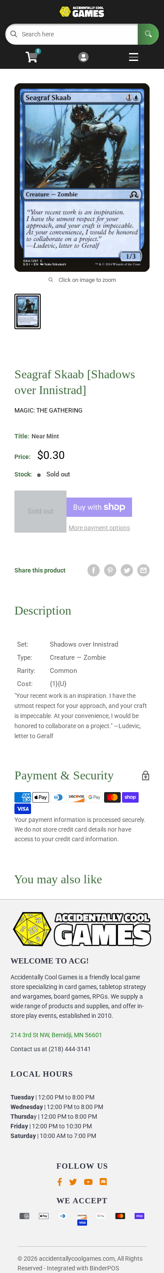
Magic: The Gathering (48, 410)
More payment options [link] (99, 527)
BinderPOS (104, 1268)
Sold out (40, 511)
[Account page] (83, 58)
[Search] (148, 34)
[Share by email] (143, 570)
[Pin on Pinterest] (110, 570)
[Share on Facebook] (93, 570)
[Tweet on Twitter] (127, 570)
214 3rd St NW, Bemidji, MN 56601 (56, 1034)
